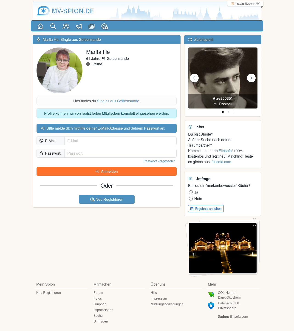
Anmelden (109, 171)
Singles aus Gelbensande (118, 100)
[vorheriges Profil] (194, 78)
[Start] (40, 26)
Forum (98, 292)
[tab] (223, 111)
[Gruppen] (65, 26)
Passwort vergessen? (159, 161)
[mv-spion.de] (43, 10)
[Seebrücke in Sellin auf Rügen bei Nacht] (223, 247)
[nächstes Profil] (251, 78)
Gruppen (99, 304)
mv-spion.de (73, 10)
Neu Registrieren (109, 199)
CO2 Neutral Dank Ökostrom (229, 295)
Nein (198, 198)
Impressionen (103, 309)
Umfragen (100, 321)
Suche (98, 315)
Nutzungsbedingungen (167, 304)
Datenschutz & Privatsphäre (228, 305)
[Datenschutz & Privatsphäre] (211, 305)
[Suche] (53, 26)
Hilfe (154, 292)
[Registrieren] (104, 26)
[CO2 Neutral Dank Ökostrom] (211, 294)
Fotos (97, 298)
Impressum (159, 298)
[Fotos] (91, 26)
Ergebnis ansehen (208, 208)
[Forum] (78, 26)
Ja (196, 192)
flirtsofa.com (221, 161)
